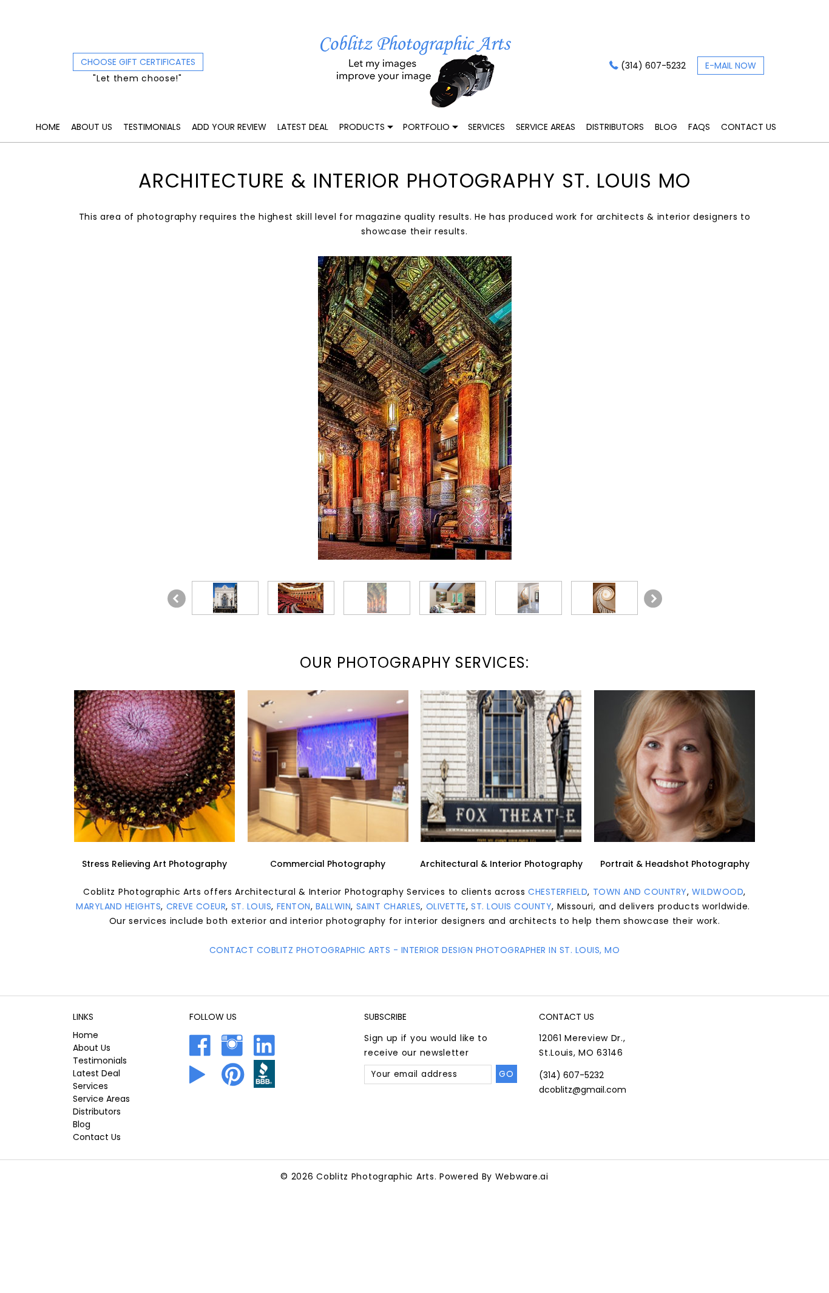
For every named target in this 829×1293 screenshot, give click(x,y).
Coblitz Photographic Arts (375, 1176)
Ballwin (333, 906)
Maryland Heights (118, 906)
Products (362, 127)
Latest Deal (302, 127)
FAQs (699, 127)
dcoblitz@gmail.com (582, 1090)
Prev (176, 598)
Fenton (294, 906)
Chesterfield (557, 892)
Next (653, 598)
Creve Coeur (196, 906)
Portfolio (426, 127)
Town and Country (640, 892)
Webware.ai (522, 1176)
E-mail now (730, 65)
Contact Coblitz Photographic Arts (300, 950)
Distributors (615, 127)
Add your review (229, 127)
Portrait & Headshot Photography (674, 864)
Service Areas (545, 127)
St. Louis (251, 906)
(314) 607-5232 (653, 65)
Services (486, 127)
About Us (91, 127)
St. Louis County (511, 906)
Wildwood (717, 892)
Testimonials (152, 127)
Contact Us (748, 127)
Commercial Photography (327, 864)
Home (48, 127)
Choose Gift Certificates (138, 62)
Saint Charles (388, 906)
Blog (666, 127)
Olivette (446, 906)
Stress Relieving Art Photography (154, 864)
